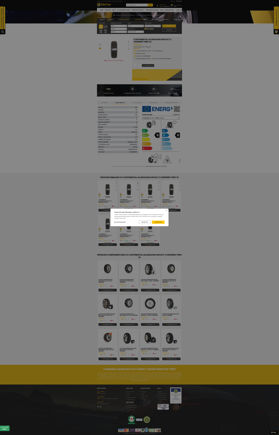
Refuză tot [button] (145, 222)
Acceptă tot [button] (158, 222)
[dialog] (139, 217)
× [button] (166, 210)
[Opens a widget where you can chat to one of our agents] (274, 432)
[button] (119, 222)
